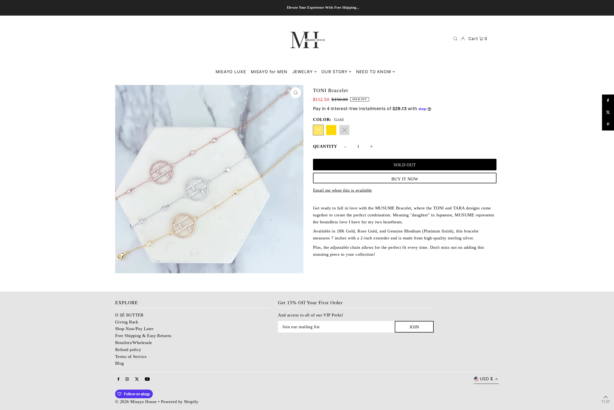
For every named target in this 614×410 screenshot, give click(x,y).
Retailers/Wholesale (133, 342)
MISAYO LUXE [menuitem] (231, 71)
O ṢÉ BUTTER (129, 315)
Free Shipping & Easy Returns (143, 335)
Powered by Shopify (179, 401)
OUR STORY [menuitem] (334, 71)
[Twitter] (137, 379)
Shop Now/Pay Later (134, 328)
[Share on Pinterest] (608, 125)
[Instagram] (127, 379)
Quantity (325, 146)
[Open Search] (455, 39)
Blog (119, 363)
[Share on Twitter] (608, 113)
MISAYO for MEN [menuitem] (269, 71)
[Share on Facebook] (608, 101)
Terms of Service (131, 356)
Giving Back (126, 322)
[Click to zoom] (295, 92)
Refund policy (128, 349)
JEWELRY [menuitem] (302, 71)
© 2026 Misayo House (136, 401)
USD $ (486, 378)
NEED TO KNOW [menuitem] (373, 71)
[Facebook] (118, 379)
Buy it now (404, 179)
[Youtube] (147, 379)
